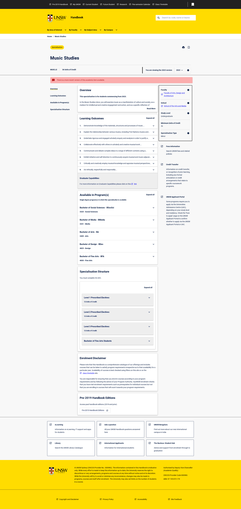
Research (123, 4)
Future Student (109, 4)
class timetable (88, 373)
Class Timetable (161, 4)
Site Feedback (176, 499)
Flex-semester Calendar (141, 4)
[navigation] (95, 410)
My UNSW (77, 4)
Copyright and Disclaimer (69, 499)
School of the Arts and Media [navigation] (175, 106)
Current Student (92, 4)
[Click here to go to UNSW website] (57, 19)
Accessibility (142, 499)
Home (49, 36)
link (135, 184)
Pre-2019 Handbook (60, 4)
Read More (151, 109)
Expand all (150, 118)
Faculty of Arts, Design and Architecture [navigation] (174, 94)
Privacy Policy (108, 499)
